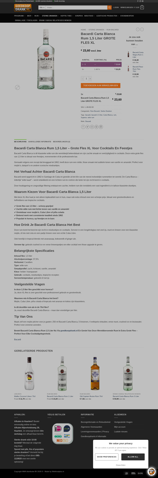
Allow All (133, 457)
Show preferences (107, 457)
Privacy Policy (120, 465)
